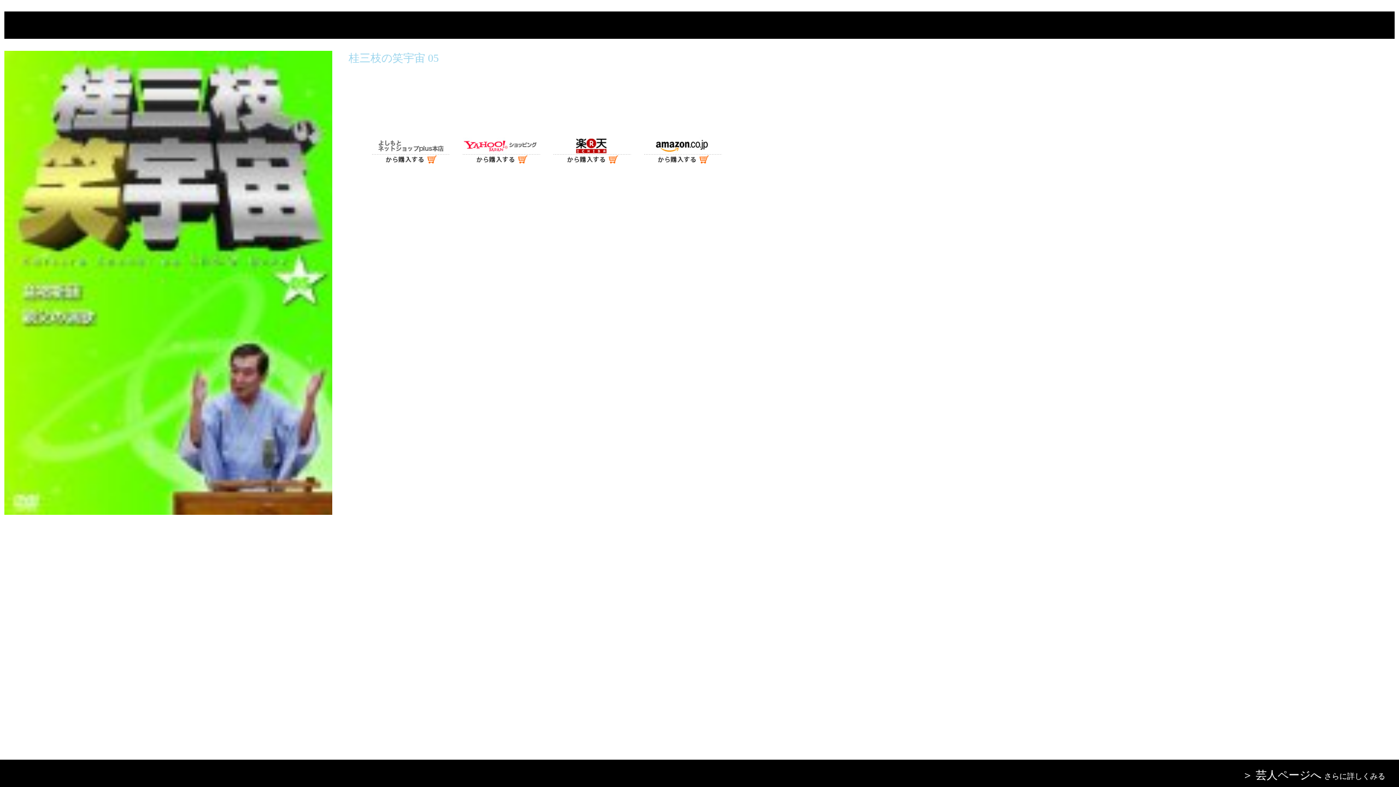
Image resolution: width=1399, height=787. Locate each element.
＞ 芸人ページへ (1281, 775)
